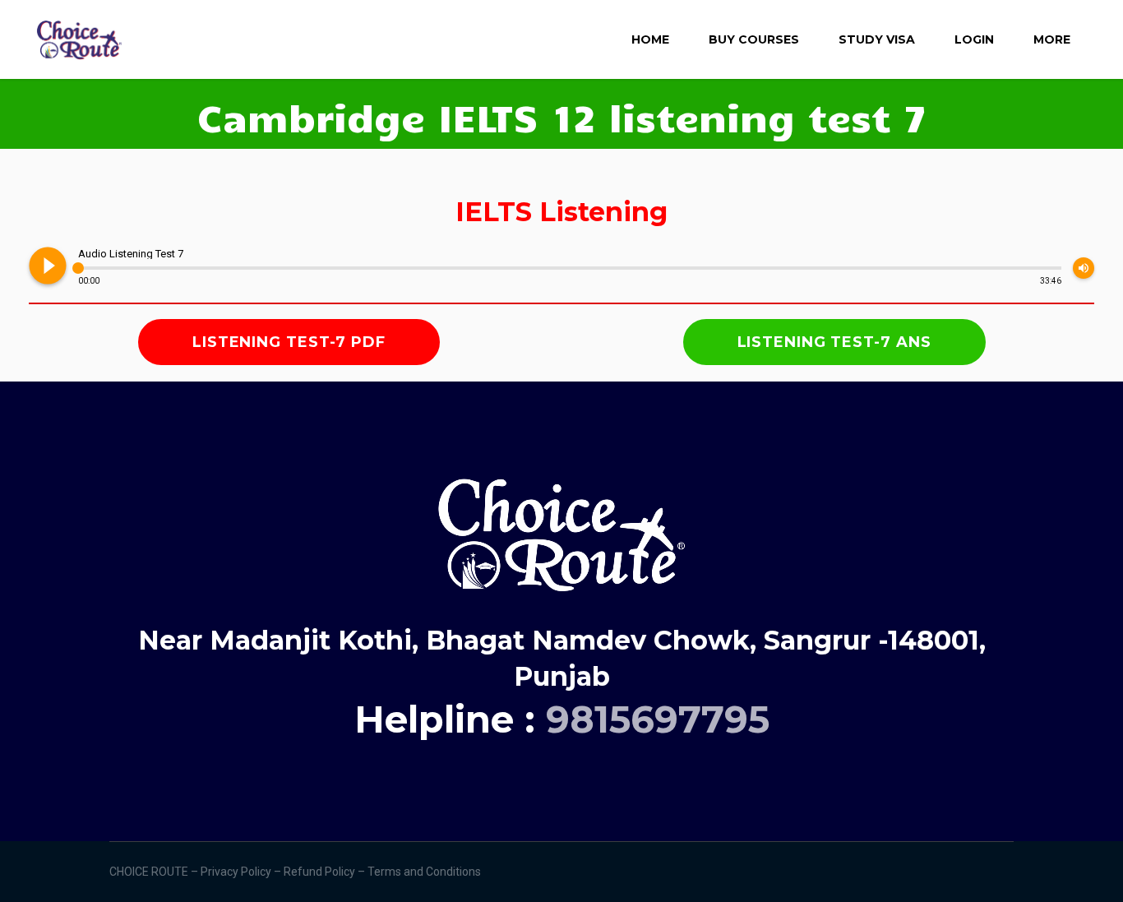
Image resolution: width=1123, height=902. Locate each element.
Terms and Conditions (425, 871)
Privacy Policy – (242, 871)
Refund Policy (321, 871)
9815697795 (657, 719)
